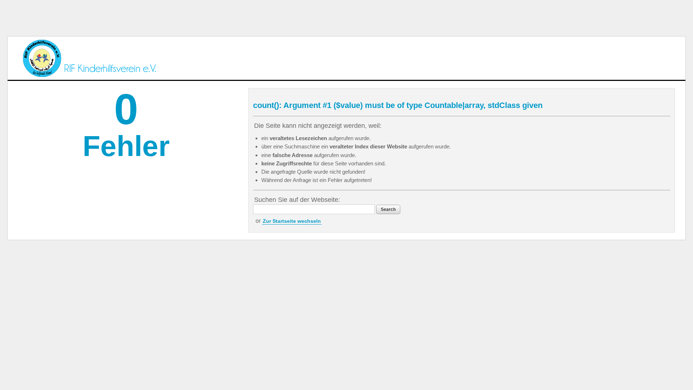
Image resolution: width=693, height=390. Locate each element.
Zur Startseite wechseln (292, 221)
